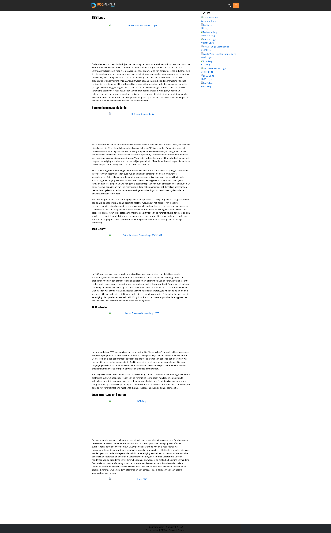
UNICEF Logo (207, 50)
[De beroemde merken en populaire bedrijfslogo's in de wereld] (103, 5)
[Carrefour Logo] (209, 17)
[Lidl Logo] (206, 25)
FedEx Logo (206, 86)
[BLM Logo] (207, 61)
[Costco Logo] (213, 68)
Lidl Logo (205, 28)
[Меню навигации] (236, 5)
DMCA (164, 530)
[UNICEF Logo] (215, 46)
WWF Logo (206, 57)
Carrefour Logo (208, 21)
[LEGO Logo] (207, 75)
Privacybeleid (152, 530)
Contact (181, 530)
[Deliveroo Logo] (209, 32)
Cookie (172, 530)
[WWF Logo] (218, 54)
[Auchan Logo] (208, 39)
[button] (229, 5)
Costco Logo (207, 71)
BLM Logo (206, 64)
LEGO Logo (206, 79)
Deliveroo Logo (208, 35)
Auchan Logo (207, 42)
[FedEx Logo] (207, 83)
